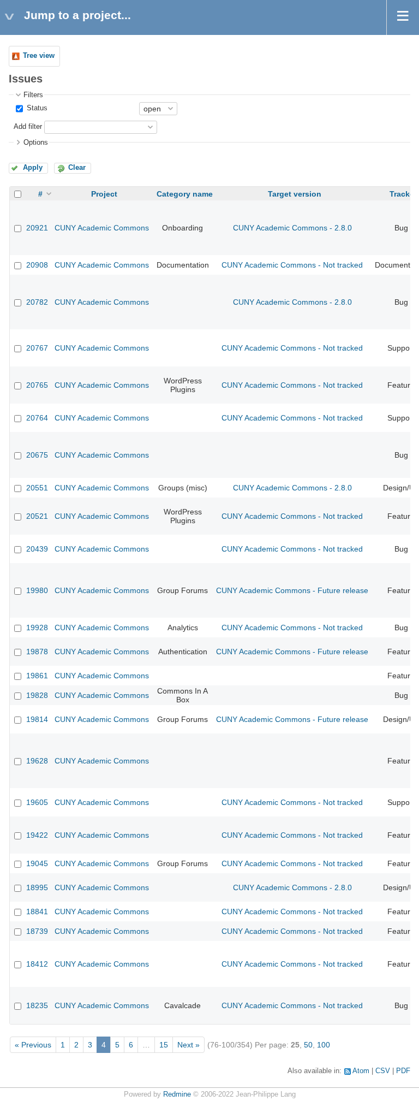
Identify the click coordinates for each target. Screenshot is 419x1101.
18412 (37, 964)
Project (104, 194)
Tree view (39, 56)
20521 (37, 516)
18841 (37, 911)
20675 (37, 455)
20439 (37, 548)
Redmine (177, 1094)
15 (163, 1044)
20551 (37, 487)
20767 (37, 348)
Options (35, 142)
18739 (37, 931)
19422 (37, 835)
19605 (37, 802)
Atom (360, 1071)
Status (36, 108)
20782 (37, 302)
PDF (403, 1071)
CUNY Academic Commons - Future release (292, 590)
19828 (37, 695)
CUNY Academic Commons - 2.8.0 (292, 227)
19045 (37, 863)
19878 (37, 651)
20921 (37, 227)
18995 (37, 887)
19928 (37, 627)
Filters (33, 95)
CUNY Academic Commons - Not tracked (292, 265)
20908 (37, 265)
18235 (37, 1005)
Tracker (403, 194)
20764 (37, 417)
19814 (37, 719)
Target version (294, 194)
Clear (77, 167)
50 (308, 1044)
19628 (37, 760)
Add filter (28, 127)
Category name (185, 194)
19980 (37, 590)
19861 (37, 675)
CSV (382, 1071)
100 (323, 1044)
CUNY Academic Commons (102, 227)
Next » (188, 1044)
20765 (37, 385)
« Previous (33, 1044)
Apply (33, 167)
